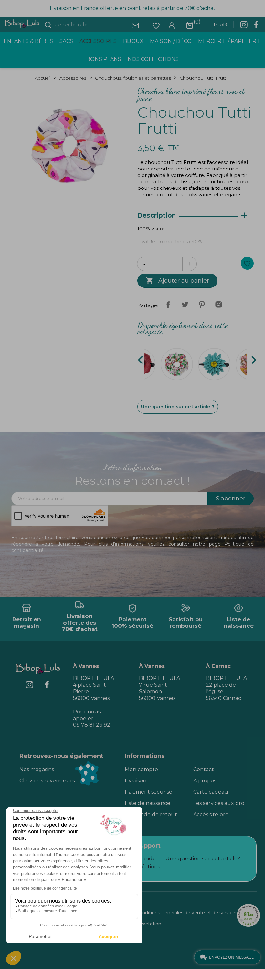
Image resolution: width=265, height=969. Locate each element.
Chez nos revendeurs (47, 781)
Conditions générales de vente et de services (187, 913)
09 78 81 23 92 (91, 725)
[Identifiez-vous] (171, 25)
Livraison (135, 781)
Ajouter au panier (177, 280)
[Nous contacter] (135, 25)
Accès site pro (210, 814)
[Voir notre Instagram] (244, 26)
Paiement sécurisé (148, 792)
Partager (168, 304)
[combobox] (92, 24)
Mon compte (141, 769)
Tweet (184, 304)
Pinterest (201, 304)
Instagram (218, 304)
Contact (203, 769)
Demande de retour (151, 814)
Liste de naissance (147, 803)
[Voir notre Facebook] (256, 26)
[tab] (195, 215)
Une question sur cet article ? (178, 407)
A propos (204, 781)
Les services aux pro (218, 803)
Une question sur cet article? (202, 859)
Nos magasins (36, 769)
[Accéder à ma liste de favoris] (156, 25)
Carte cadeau (210, 792)
